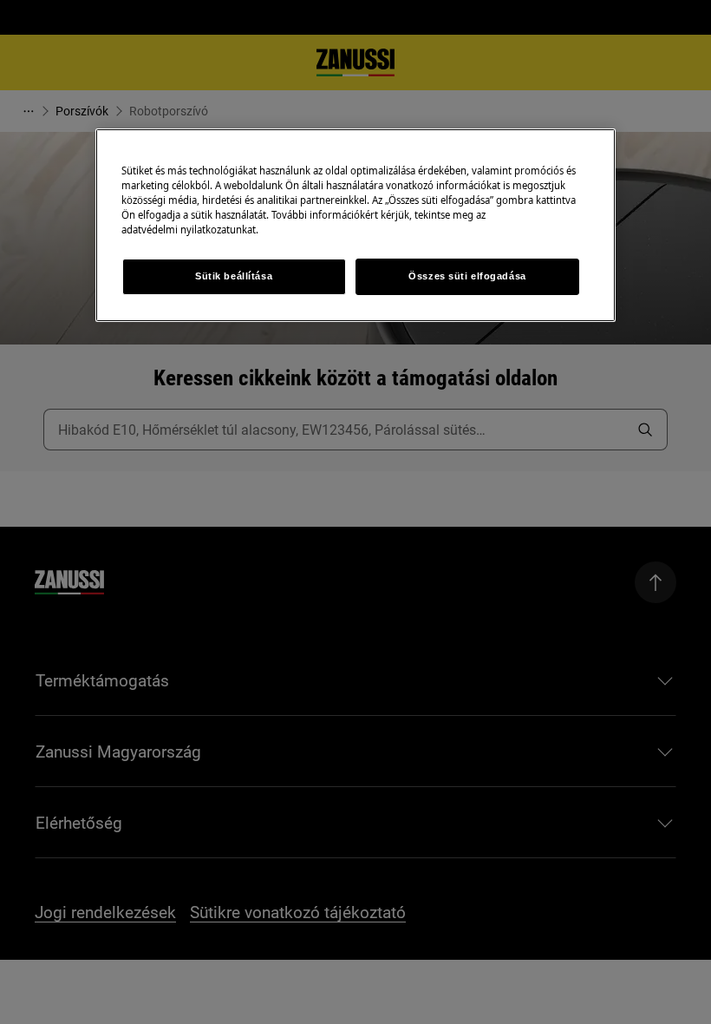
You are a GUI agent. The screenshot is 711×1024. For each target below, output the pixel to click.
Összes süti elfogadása (467, 276)
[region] (355, 225)
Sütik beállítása (233, 276)
